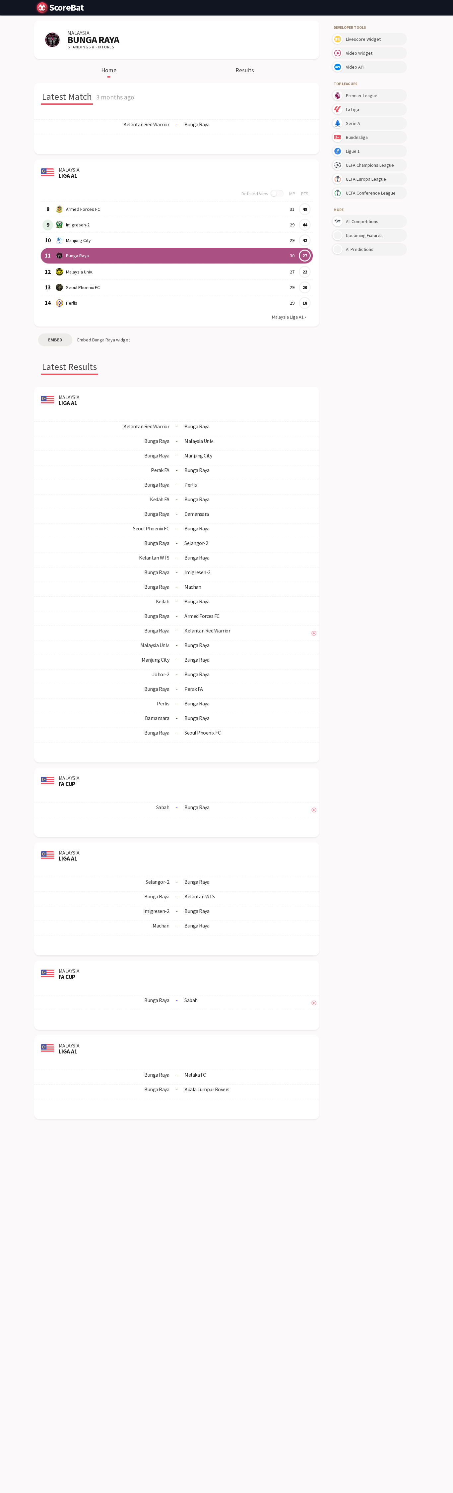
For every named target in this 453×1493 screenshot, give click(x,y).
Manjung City (78, 240)
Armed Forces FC (83, 209)
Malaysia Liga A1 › (289, 317)
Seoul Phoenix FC (83, 287)
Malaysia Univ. (79, 272)
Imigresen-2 (78, 225)
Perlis (71, 303)
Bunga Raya (77, 256)
